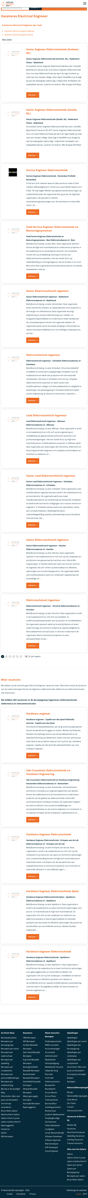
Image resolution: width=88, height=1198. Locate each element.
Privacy (33, 1194)
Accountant (50, 1052)
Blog (3, 1092)
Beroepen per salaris (76, 1176)
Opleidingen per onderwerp (74, 1054)
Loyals (78, 1194)
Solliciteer (32, 95)
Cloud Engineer (51, 1151)
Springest (71, 1081)
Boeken (70, 1078)
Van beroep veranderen (6, 1105)
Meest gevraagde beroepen (30, 1098)
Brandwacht (50, 1089)
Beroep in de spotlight (10, 1089)
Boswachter (50, 1085)
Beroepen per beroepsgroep (7, 1043)
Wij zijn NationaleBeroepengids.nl (77, 1094)
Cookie (10, 1194)
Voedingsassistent (53, 1107)
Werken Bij (71, 1125)
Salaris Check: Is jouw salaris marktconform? (11, 1120)
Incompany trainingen (76, 1074)
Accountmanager (52, 1048)
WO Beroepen (29, 1041)
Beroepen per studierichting (7, 1083)
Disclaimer (21, 1194)
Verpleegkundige (52, 1118)
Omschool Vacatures (76, 1132)
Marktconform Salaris (10, 1114)
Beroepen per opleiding (7, 1061)
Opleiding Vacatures (75, 1136)
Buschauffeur (51, 1103)
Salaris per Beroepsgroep (73, 1170)
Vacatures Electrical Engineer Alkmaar (19, 31)
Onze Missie (72, 1099)
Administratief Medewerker (51, 1058)
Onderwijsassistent (53, 1041)
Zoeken (34, 8)
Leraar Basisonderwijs (54, 1132)
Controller (49, 1078)
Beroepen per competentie (7, 1069)
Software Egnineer (53, 1140)
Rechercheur (50, 1111)
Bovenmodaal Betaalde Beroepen (31, 1076)
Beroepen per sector (10, 1048)
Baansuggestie (7, 1125)
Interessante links (74, 1110)
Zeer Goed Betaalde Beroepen (31, 1054)
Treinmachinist (51, 1100)
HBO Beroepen (29, 1037)
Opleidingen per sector (77, 1041)
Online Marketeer (52, 1125)
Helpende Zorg (51, 1070)
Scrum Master (51, 1092)
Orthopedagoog (52, 1063)
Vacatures (5, 1129)
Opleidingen (72, 1037)
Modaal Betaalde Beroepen (30, 1091)
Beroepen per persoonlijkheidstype (10, 1076)
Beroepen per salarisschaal (7, 1054)
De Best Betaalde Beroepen (30, 1047)
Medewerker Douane (54, 1067)
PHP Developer (51, 1147)
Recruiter (49, 1074)
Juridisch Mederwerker (55, 1114)
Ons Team (71, 1103)
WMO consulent (52, 1045)
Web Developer (51, 1143)
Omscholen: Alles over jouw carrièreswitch (10, 1098)
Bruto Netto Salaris (9, 1111)
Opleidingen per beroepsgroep (74, 1047)
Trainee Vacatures (75, 1143)
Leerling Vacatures (75, 1139)
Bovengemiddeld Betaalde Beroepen (31, 1069)
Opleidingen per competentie (74, 1061)
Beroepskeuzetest (8, 1037)
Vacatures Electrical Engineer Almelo (18, 34)
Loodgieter (49, 1129)
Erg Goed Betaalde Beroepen (31, 1061)
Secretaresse (50, 1122)
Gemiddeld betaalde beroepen (32, 1083)
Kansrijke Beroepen (31, 1103)
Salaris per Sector (74, 1165)
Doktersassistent (52, 1081)
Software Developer (53, 1136)
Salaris (4, 1132)
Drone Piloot (50, 1096)
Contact (70, 1107)
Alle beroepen (7, 1136)
